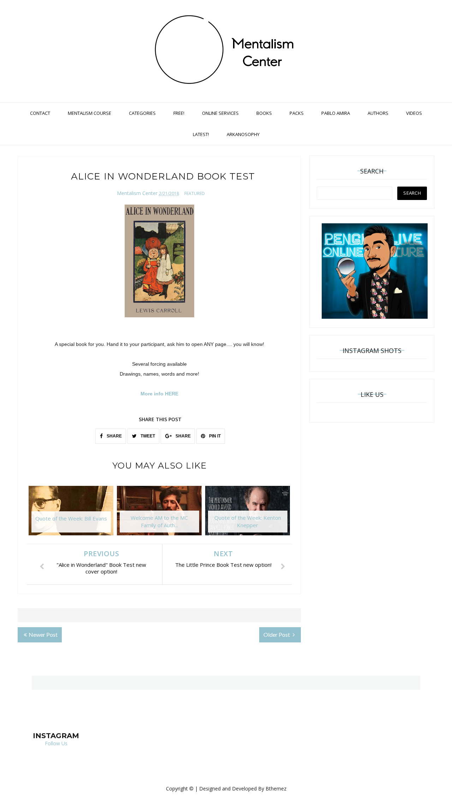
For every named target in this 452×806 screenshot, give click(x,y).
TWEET (147, 436)
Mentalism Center (137, 193)
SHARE (114, 436)
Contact (40, 113)
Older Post (277, 634)
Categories (142, 113)
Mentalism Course (89, 113)
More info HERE (159, 393)
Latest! (201, 134)
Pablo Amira (335, 113)
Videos (414, 113)
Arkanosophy (243, 134)
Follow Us (56, 743)
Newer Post (43, 634)
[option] (71, 514)
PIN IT (214, 436)
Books (264, 113)
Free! (178, 113)
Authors (378, 113)
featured (194, 193)
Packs (297, 113)
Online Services (220, 113)
